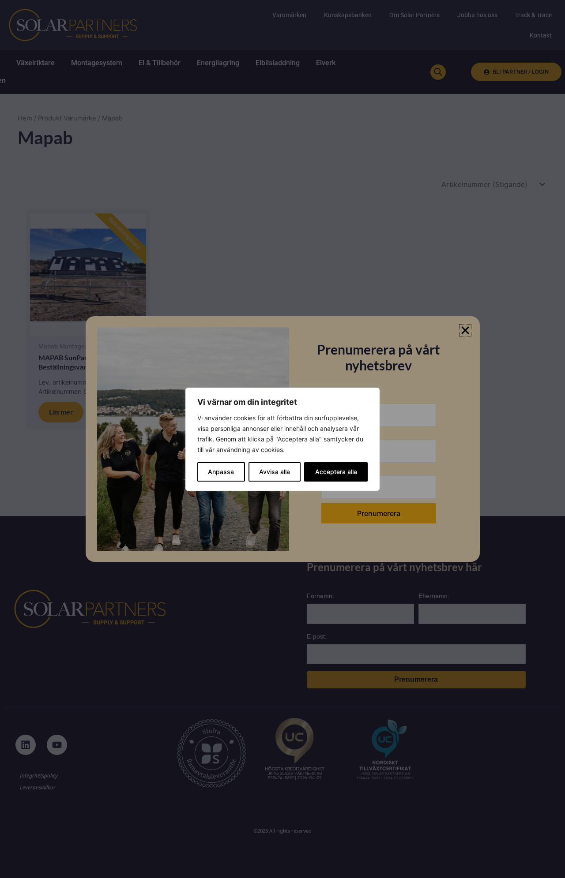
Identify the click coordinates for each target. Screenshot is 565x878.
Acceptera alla (336, 471)
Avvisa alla (274, 471)
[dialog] (282, 439)
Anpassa (221, 471)
